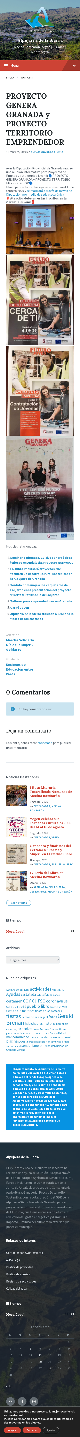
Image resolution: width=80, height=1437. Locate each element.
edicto (18, 1006)
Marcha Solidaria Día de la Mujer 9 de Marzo (20, 645)
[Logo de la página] (40, 33)
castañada (28, 994)
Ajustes (51, 1430)
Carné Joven (19, 607)
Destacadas (41, 806)
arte (62, 990)
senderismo (30, 1045)
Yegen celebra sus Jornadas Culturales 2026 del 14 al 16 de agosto (50, 823)
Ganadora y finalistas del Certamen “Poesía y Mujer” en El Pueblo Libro (51, 850)
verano (21, 1050)
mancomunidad (17, 1037)
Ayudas (13, 994)
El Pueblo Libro (62, 864)
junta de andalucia (17, 1033)
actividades (40, 989)
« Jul (9, 1386)
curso (10, 1006)
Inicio (10, 77)
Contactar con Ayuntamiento (24, 1253)
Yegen (55, 837)
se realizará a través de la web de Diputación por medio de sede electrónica (39, 192)
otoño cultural (60, 1037)
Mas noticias (19, 902)
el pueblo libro (35, 1006)
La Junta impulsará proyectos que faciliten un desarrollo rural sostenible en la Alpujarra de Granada (41, 574)
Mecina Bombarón (60, 891)
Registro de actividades (21, 1281)
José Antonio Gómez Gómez (50, 1029)
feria (64, 1007)
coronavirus (57, 1001)
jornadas (24, 1028)
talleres (44, 1046)
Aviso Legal (13, 1260)
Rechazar (32, 1430)
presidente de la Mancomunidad (46, 1041)
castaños (54, 994)
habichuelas (34, 1023)
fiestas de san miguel (35, 1017)
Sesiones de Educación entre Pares (19, 669)
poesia (23, 1041)
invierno (11, 1029)
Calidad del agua (16, 1288)
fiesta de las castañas (48, 1011)
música (34, 1037)
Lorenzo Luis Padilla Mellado (51, 1033)
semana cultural (13, 1046)
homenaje (62, 1024)
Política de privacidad (19, 1267)
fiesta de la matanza (20, 1011)
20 (40, 1362)
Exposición (55, 1006)
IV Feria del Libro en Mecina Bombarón (47, 875)
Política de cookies (18, 1274)
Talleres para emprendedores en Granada (41, 601)
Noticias (27, 77)
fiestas (13, 1016)
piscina (12, 1041)
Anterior (12, 635)
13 (40, 1355)
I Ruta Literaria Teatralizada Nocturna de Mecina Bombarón (51, 791)
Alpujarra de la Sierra (40, 40)
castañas (43, 994)
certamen (14, 1001)
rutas (66, 1041)
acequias (24, 989)
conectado (45, 743)
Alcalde (56, 989)
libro (31, 1033)
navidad (44, 1037)
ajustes (35, 1423)
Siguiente (13, 659)
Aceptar (12, 1430)
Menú (14, 65)
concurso (34, 1000)
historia (49, 1023)
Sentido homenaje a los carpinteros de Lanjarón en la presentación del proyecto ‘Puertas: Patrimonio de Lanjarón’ (40, 590)
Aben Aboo (12, 989)
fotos (52, 1016)
